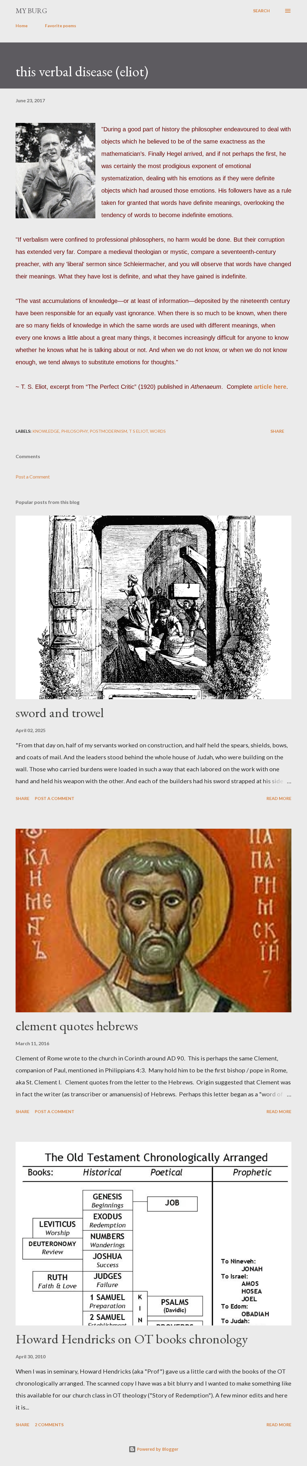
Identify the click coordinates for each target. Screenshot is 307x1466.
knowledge (45, 431)
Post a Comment (33, 476)
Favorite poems (60, 25)
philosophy (74, 431)
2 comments (49, 1424)
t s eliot (138, 431)
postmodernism (108, 431)
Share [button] (277, 431)
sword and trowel (60, 712)
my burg (31, 10)
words (158, 431)
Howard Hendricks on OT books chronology (132, 1338)
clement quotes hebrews (77, 1025)
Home (22, 25)
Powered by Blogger (157, 1449)
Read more (279, 798)
